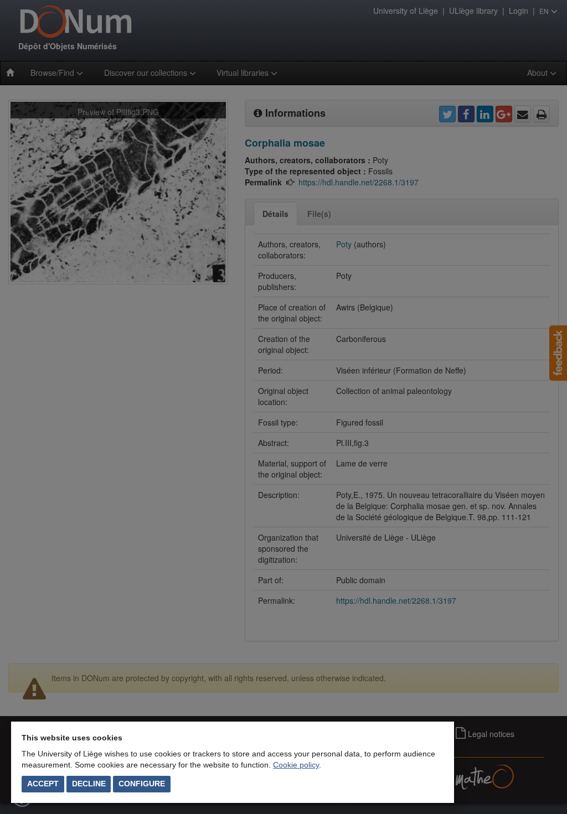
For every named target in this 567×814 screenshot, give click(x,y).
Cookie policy (296, 764)
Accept (43, 783)
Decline (89, 783)
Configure (141, 783)
